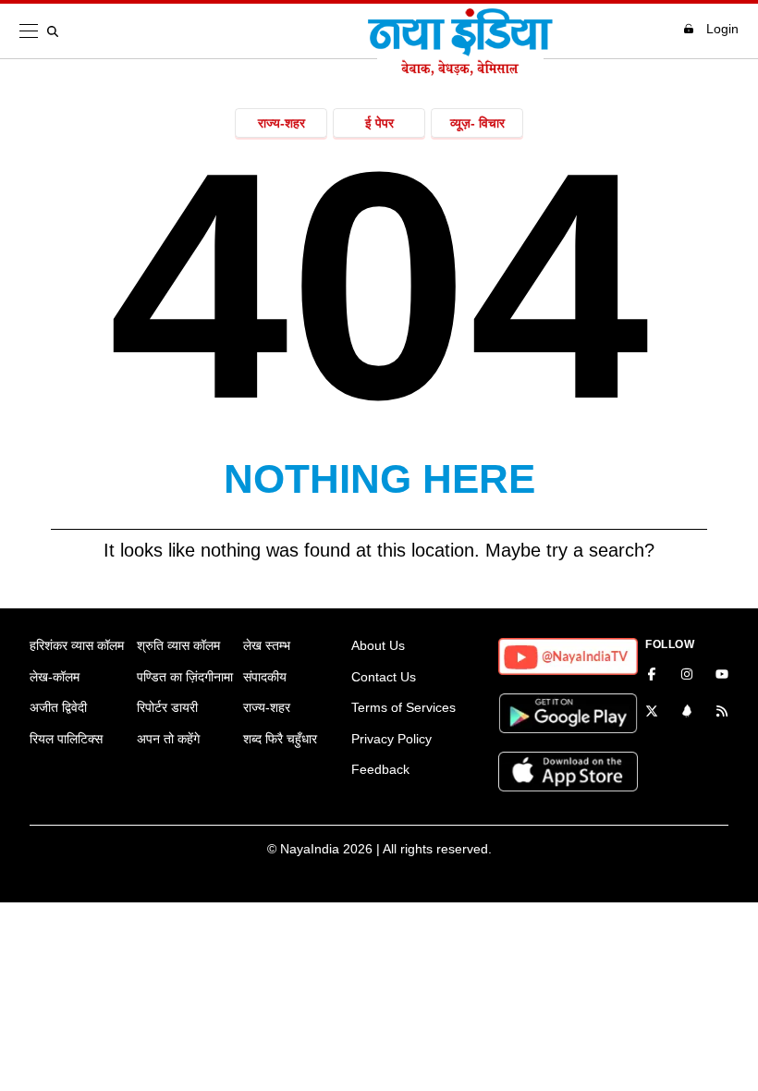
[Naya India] (460, 70)
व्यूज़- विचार (477, 123)
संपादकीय (265, 676)
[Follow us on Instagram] (686, 675)
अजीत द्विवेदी (58, 707)
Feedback (380, 769)
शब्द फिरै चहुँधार (280, 738)
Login (722, 28)
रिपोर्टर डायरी (167, 707)
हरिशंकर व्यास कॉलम (77, 645)
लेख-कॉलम (54, 676)
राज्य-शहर (281, 123)
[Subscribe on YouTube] (721, 675)
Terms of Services (403, 707)
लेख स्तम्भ (266, 645)
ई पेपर (379, 123)
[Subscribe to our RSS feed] (721, 712)
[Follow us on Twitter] (651, 712)
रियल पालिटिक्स (66, 738)
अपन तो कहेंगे (168, 738)
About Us (378, 645)
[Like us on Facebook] (651, 675)
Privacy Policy (391, 738)
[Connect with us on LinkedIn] (686, 712)
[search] (56, 31)
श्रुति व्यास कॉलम (178, 645)
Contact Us (383, 676)
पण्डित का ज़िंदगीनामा (185, 676)
